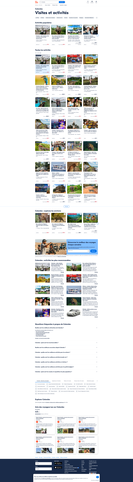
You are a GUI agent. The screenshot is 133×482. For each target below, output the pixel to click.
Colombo (47, 402)
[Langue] (92, 1)
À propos (83, 462)
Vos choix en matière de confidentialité (71, 467)
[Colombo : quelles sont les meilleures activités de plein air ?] (97, 357)
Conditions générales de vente (69, 469)
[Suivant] (97, 35)
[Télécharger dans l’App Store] (58, 467)
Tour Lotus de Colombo (40, 331)
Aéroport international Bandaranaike (42, 332)
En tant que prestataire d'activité (92, 463)
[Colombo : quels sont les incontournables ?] (97, 342)
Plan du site (66, 472)
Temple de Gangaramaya (40, 333)
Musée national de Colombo (41, 336)
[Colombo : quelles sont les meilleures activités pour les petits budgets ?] (97, 367)
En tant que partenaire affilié (92, 469)
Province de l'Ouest (47, 457)
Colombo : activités (55, 457)
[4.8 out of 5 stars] (38, 414)
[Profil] (96, 1)
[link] (42, 35)
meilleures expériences (60, 402)
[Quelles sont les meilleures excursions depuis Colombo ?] (97, 347)
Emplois (83, 464)
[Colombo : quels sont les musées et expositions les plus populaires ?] (97, 372)
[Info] (40, 53)
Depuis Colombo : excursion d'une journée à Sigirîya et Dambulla (44, 418)
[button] (42, 35)
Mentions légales (67, 464)
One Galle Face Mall (39, 334)
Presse (83, 467)
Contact (66, 462)
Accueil (36, 457)
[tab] (42, 381)
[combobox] (49, 2)
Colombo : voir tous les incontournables (42, 338)
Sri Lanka (40, 457)
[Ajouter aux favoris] (49, 26)
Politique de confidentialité (62, 256)
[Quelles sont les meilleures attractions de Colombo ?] (97, 328)
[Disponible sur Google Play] (58, 463)
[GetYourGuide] (36, 2)
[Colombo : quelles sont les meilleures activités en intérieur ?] (97, 362)
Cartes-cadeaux (84, 469)
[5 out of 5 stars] (45, 439)
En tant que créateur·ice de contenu (93, 466)
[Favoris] (88, 1)
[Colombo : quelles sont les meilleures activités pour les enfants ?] (97, 352)
